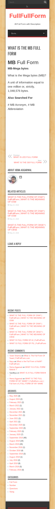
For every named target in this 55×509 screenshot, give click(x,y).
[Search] (45, 2)
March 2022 (14, 406)
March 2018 (14, 467)
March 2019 (14, 444)
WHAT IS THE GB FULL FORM (28, 162)
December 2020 (15, 425)
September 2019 (16, 438)
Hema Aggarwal (15, 367)
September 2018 (16, 454)
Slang (11, 492)
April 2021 (13, 422)
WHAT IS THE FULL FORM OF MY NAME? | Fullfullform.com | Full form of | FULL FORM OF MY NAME (26, 381)
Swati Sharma (15, 356)
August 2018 (14, 457)
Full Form (13, 482)
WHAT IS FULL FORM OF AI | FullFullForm (27, 340)
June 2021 (13, 418)
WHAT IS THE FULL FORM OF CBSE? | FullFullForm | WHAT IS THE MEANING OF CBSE (27, 227)
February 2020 (15, 431)
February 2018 (15, 470)
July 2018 (13, 460)
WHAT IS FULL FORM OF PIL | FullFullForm (27, 343)
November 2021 (15, 415)
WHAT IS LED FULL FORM (25, 156)
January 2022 (14, 409)
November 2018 (15, 447)
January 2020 (14, 434)
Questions (13, 488)
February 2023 (15, 402)
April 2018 (13, 463)
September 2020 (16, 428)
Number (12, 485)
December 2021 (15, 412)
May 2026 (13, 396)
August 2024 (14, 399)
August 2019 (14, 441)
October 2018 (14, 450)
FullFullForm (27, 15)
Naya (11, 361)
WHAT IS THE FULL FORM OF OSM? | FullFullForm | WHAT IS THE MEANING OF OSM (26, 199)
